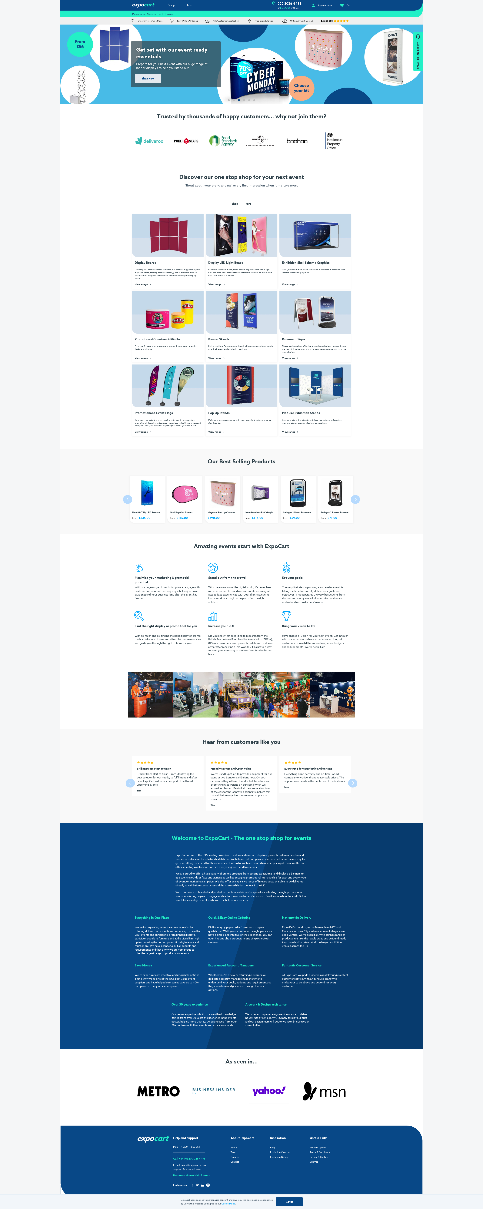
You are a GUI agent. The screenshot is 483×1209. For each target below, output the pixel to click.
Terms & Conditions (320, 1152)
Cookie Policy (228, 1203)
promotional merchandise (283, 855)
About (234, 1147)
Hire (189, 5)
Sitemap (314, 1161)
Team (233, 1152)
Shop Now (148, 79)
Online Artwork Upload (301, 20)
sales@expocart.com (193, 1165)
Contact (235, 1161)
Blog (272, 1147)
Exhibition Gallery (279, 1157)
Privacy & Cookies (319, 1157)
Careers (234, 1157)
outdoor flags (199, 877)
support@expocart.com (187, 1169)
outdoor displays (256, 855)
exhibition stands (145, 938)
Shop (171, 5)
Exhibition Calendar (280, 1152)
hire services (183, 859)
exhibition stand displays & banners (280, 873)
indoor (237, 855)
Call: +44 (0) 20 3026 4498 (189, 1158)
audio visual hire (184, 938)
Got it (289, 1202)
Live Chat (285, 7)
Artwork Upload (318, 1147)
